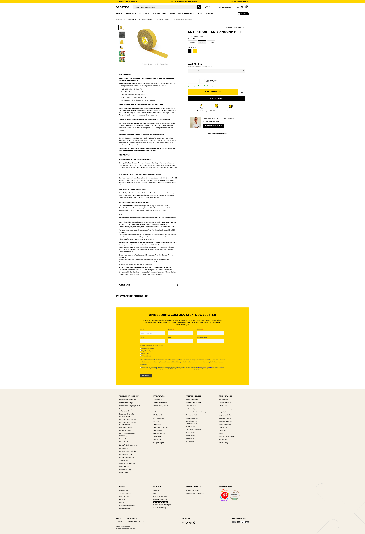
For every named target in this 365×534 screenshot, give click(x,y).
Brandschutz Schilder (193, 402)
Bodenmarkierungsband (127, 419)
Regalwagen (157, 439)
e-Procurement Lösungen (195, 493)
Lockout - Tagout (192, 409)
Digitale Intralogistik (226, 402)
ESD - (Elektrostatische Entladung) (127, 435)
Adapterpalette (158, 399)
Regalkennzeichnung (126, 457)
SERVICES (130, 13)
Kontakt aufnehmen (213, 125)
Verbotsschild (190, 432)
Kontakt (122, 502)
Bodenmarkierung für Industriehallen (126, 415)
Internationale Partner (127, 505)
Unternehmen (124, 490)
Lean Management (225, 421)
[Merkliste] (241, 7)
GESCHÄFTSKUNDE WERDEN (181, 13)
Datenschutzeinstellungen (162, 504)
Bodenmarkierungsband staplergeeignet (127, 423)
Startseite (119, 19)
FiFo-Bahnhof (157, 415)
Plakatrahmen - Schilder (127, 451)
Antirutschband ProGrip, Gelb (183, 19)
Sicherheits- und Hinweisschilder (191, 422)
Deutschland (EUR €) (134, 521)
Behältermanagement (160, 406)
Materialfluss (157, 430)
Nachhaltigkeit (124, 496)
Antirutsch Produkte (163, 19)
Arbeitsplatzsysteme (160, 402)
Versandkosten (192, 66)
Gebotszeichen (191, 406)
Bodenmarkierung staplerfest (129, 406)
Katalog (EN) (223, 442)
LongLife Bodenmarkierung (128, 445)
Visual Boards (124, 466)
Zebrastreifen (190, 442)
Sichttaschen (123, 460)
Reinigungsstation (192, 415)
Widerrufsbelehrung (160, 499)
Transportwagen (158, 442)
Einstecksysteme (125, 430)
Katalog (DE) (223, 439)
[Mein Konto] (237, 7)
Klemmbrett (123, 442)
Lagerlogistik (223, 412)
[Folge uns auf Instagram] (186, 522)
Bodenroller (157, 409)
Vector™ (222, 433)
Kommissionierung (225, 409)
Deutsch (119, 521)
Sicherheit (222, 430)
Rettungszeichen (192, 418)
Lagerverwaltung (225, 418)
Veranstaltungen (125, 493)
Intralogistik (223, 406)
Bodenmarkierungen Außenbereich (126, 410)
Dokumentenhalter (125, 427)
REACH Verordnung (159, 507)
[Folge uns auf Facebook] (183, 522)
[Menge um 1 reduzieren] (190, 81)
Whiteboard (123, 472)
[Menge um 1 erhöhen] (202, 81)
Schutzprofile (190, 426)
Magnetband (123, 448)
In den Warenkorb (213, 92)
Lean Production (225, 424)
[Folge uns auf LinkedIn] (194, 522)
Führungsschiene (158, 418)
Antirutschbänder (192, 399)
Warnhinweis (190, 435)
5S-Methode (223, 399)
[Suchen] (199, 7)
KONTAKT (209, 13)
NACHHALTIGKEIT (159, 13)
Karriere (122, 499)
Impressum (157, 490)
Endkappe (156, 412)
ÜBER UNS (143, 13)
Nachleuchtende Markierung (196, 412)
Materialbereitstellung (160, 427)
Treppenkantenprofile (193, 429)
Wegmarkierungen (125, 469)
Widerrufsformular (160, 502)
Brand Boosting (131, 528)
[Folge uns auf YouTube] (190, 522)
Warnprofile (190, 438)
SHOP (118, 13)
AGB (154, 493)
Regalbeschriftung (125, 454)
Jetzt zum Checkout (216, 98)
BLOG (200, 13)
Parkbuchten (157, 436)
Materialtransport (159, 433)
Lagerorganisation (225, 415)
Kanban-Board (124, 439)
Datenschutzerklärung (160, 496)
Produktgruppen (132, 19)
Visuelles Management (127, 463)
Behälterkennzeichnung (127, 399)
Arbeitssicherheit (147, 19)
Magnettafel (157, 424)
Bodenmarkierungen (126, 402)
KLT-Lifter (156, 421)
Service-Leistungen (192, 490)
